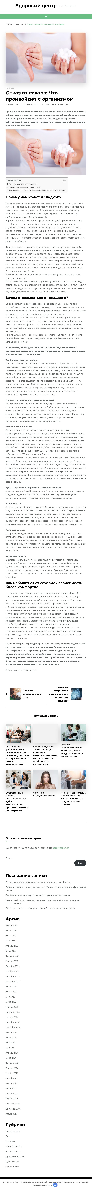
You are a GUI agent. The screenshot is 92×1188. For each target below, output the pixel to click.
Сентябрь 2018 (13, 1108)
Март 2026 (11, 950)
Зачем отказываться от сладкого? (25, 187)
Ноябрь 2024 (12, 1017)
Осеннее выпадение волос (44, 794)
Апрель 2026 (12, 945)
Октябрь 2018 (12, 1103)
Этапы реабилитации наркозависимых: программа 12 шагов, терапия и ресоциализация (43, 901)
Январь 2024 (12, 1068)
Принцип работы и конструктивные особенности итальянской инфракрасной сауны (46, 888)
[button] (63, 180)
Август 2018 (11, 1113)
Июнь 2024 (11, 1042)
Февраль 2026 (12, 956)
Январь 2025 (12, 1007)
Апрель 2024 (12, 1052)
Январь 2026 (12, 961)
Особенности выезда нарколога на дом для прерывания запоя (38, 895)
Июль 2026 (11, 930)
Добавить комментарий (57, 105)
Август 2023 (11, 1083)
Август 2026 (11, 925)
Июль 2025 (11, 986)
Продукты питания (15, 1156)
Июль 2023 (11, 1088)
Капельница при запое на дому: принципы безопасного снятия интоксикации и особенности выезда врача (45, 755)
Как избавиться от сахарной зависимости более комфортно (37, 190)
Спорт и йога (12, 1166)
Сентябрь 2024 (13, 1027)
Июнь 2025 (11, 991)
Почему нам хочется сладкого (23, 184)
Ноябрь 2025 (12, 971)
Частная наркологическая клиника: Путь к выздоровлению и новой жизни (72, 750)
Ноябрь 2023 (12, 1073)
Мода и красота (14, 1146)
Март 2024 (11, 1057)
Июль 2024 (11, 1037)
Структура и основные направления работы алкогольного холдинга (40, 908)
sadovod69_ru (12, 105)
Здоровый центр (36, 5)
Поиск (9, 858)
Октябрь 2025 (12, 976)
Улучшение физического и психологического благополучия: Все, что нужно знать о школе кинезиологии (17, 755)
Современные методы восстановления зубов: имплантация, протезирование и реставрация (17, 801)
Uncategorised (13, 1131)
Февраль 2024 (12, 1063)
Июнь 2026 (11, 935)
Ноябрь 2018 (12, 1098)
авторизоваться (61, 847)
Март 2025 (11, 1001)
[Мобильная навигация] (46, 16)
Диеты (9, 1136)
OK (55, 1185)
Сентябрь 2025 (13, 981)
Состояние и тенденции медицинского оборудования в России (38, 882)
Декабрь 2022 (12, 1093)
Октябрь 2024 (12, 1022)
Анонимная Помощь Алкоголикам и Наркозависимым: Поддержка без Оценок (73, 798)
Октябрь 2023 (12, 1078)
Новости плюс (13, 1151)
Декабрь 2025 (12, 966)
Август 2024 (11, 1032)
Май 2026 (10, 940)
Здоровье (10, 88)
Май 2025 (10, 996)
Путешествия (12, 1161)
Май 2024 (10, 1047)
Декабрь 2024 (12, 1012)
